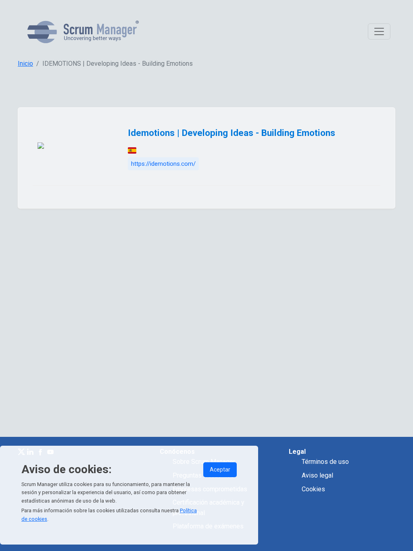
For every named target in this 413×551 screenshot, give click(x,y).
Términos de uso (325, 461)
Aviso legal (317, 475)
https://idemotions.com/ (163, 163)
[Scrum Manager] (83, 31)
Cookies (313, 489)
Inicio (25, 63)
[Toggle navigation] (379, 31)
